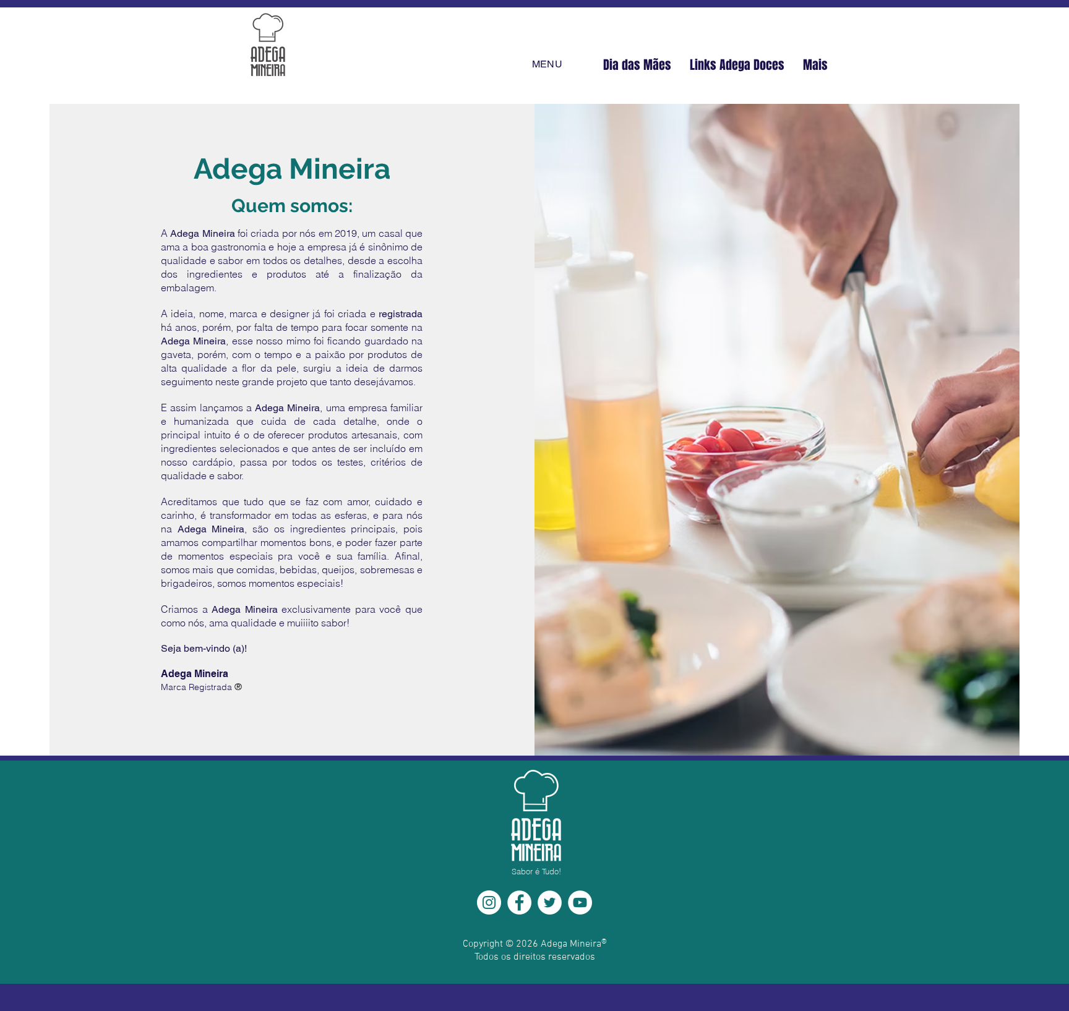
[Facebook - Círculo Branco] (519, 902)
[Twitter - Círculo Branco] (550, 902)
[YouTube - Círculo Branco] (580, 902)
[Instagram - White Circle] (489, 902)
